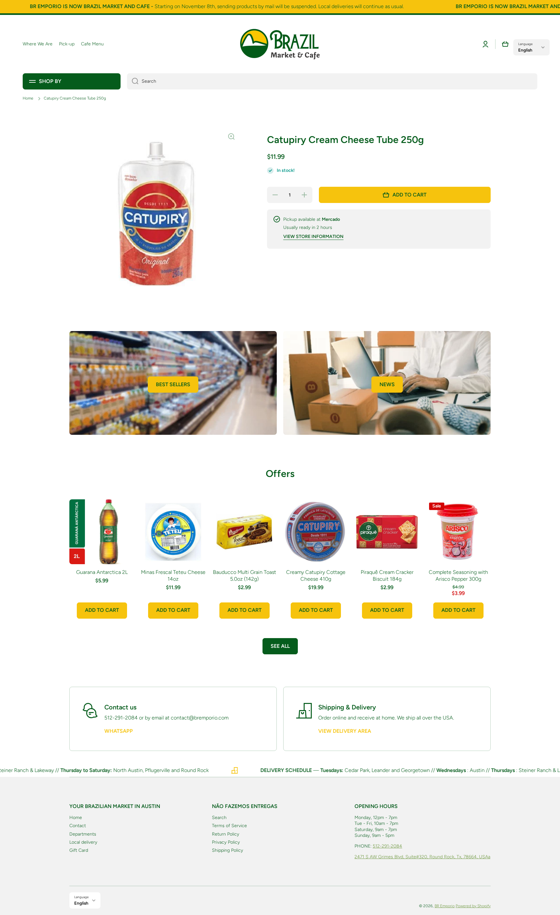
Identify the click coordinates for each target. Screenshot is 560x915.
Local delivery (83, 842)
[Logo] (280, 44)
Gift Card (78, 850)
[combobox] (332, 81)
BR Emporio (445, 906)
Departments (82, 834)
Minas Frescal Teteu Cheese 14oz (173, 575)
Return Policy (225, 834)
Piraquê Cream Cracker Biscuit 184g (387, 575)
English (525, 50)
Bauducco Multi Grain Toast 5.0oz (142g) (244, 575)
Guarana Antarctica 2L (102, 572)
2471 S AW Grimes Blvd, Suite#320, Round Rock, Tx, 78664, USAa (422, 857)
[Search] (132, 81)
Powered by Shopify (473, 906)
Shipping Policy (227, 850)
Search (219, 817)
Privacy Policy (226, 842)
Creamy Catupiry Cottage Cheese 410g (315, 575)
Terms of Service (229, 825)
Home (28, 98)
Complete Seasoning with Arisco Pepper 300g (458, 575)
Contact (77, 825)
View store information (313, 236)
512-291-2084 (387, 846)
